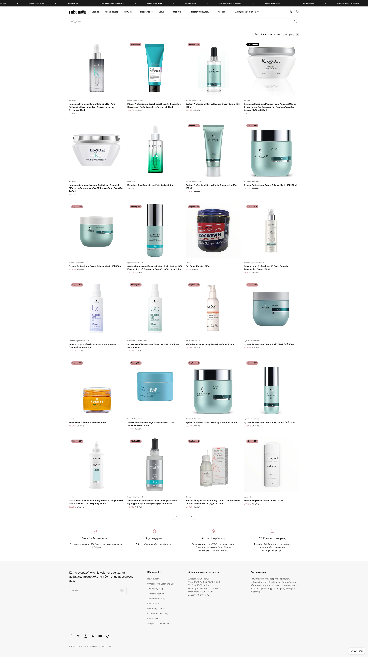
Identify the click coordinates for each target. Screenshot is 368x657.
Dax (187, 263)
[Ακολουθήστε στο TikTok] (108, 636)
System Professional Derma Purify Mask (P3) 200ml (211, 422)
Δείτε (138, 544)
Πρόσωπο (145, 11)
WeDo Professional (193, 341)
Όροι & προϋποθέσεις (157, 613)
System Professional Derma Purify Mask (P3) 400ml (269, 344)
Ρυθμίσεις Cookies (156, 608)
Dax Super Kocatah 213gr (198, 266)
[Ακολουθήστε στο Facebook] (71, 636)
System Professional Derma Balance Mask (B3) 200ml (270, 185)
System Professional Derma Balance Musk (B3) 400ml (95, 266)
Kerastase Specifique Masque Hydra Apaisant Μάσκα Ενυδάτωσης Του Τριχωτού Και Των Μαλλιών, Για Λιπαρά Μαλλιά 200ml (270, 107)
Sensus (188, 497)
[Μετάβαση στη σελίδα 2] (191, 516)
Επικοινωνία (153, 618)
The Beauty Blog (155, 588)
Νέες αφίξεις (111, 11)
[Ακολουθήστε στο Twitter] (78, 636)
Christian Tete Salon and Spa (161, 583)
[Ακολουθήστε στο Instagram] (86, 636)
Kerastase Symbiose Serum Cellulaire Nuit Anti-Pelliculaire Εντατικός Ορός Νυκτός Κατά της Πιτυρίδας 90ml (92, 107)
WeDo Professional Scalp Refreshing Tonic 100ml (210, 344)
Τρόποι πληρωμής (155, 593)
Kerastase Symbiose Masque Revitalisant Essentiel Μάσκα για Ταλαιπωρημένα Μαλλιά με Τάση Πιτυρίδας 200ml (96, 188)
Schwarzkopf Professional (254, 263)
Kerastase (72, 100)
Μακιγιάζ (178, 11)
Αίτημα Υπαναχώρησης (158, 623)
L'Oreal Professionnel (135, 100)
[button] (295, 21)
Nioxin (71, 497)
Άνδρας (221, 11)
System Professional (193, 100)
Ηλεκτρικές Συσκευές (245, 11)
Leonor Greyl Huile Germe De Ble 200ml (263, 500)
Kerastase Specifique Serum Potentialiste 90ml (150, 185)
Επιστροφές (153, 603)
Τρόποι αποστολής (156, 598)
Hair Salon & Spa (57, 3)
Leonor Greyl (249, 497)
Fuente (71, 419)
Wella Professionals (134, 419)
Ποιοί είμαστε (154, 578)
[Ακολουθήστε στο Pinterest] (93, 636)
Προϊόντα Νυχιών (200, 11)
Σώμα (161, 11)
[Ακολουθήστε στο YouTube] (100, 636)
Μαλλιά (128, 11)
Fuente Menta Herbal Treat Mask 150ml (88, 422)
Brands (95, 11)
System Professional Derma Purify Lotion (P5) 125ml (270, 422)
